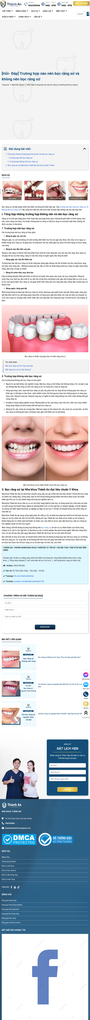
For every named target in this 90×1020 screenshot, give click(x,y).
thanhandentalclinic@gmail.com (18, 828)
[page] (11, 887)
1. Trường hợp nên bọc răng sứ (20, 158)
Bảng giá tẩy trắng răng (10, 914)
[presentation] (2, 190)
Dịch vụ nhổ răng (8, 866)
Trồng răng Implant (9, 861)
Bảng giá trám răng (9, 918)
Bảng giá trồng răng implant (12, 905)
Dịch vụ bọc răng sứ (9, 870)
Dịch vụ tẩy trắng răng (10, 875)
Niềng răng (6, 857)
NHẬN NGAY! (45, 627)
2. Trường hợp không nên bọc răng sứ (23, 161)
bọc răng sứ (46, 527)
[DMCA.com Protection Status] (20, 839)
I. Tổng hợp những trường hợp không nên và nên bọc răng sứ (30, 154)
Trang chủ (5, 85)
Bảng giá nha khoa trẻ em (11, 923)
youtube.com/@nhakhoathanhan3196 (29, 581)
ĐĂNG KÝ (67, 789)
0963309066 (10, 823)
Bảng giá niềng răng (9, 900)
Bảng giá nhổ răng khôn (10, 909)
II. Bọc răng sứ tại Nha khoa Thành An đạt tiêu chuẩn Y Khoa (30, 165)
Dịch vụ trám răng (8, 879)
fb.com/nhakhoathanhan (24, 576)
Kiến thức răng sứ (18, 85)
